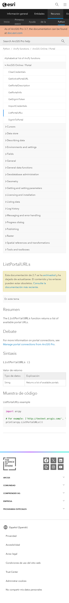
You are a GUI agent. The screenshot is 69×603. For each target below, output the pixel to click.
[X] (53, 460)
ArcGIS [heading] (6, 477)
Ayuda (32, 21)
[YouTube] (61, 467)
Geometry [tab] (12, 181)
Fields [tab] (10, 153)
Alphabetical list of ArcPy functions (22, 58)
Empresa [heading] (7, 501)
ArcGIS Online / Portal (43, 48)
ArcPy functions (21, 48)
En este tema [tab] (11, 298)
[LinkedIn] (61, 460)
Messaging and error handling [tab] (23, 215)
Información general (17, 13)
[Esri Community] (46, 467)
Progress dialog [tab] (15, 222)
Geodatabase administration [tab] (23, 174)
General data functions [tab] (19, 167)
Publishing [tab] (13, 229)
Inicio (7, 21)
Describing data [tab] (16, 140)
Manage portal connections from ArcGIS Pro (29, 344)
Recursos (55, 13)
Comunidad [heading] (9, 485)
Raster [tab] (10, 235)
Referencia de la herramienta (47, 22)
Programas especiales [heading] (15, 509)
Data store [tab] (12, 133)
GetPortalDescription (19, 85)
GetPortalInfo (15, 92)
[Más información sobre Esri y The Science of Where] (9, 464)
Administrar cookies (16, 581)
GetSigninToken (16, 99)
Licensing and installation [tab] (21, 194)
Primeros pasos (19, 22)
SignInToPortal (15, 119)
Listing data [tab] (13, 201)
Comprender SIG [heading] (11, 493)
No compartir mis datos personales (24, 589)
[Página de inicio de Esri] (9, 4)
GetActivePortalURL (18, 78)
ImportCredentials (17, 106)
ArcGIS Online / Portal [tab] (19, 65)
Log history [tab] (13, 208)
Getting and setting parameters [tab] (24, 188)
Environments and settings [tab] (22, 147)
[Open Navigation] (65, 4)
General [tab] (11, 160)
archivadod (49, 275)
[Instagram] (53, 467)
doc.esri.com (14, 33)
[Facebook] (46, 460)
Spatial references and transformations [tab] (28, 242)
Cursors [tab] (11, 126)
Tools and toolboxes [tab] (18, 249)
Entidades (39, 13)
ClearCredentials (17, 72)
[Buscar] (57, 4)
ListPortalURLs (15, 112)
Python (61, 21)
